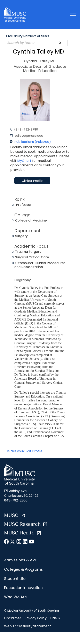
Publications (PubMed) (32, 141)
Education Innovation (23, 587)
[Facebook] (6, 542)
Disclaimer (12, 618)
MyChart (24, 160)
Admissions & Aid (20, 560)
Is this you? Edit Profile (24, 451)
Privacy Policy (35, 618)
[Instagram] (19, 542)
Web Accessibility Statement (27, 626)
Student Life (14, 578)
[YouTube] (31, 542)
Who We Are (15, 596)
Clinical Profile (32, 180)
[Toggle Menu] (73, 14)
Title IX (55, 618)
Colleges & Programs (23, 569)
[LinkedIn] (25, 542)
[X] (12, 542)
